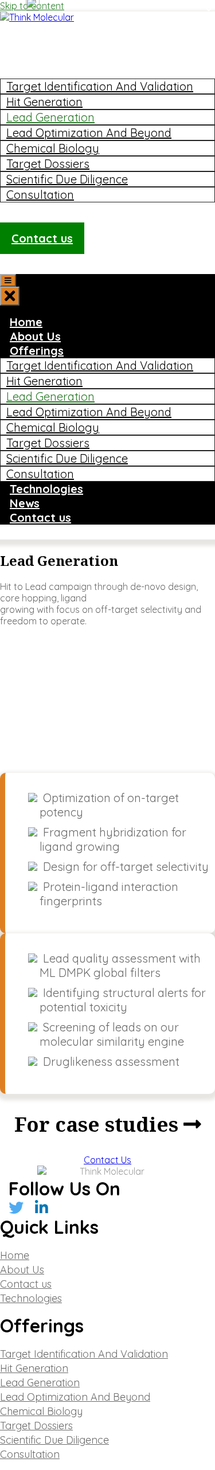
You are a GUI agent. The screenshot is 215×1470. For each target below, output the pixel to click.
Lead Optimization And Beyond (88, 133)
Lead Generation (50, 117)
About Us (35, 57)
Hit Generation (44, 102)
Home (26, 43)
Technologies (46, 209)
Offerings (37, 71)
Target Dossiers (47, 164)
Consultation (40, 194)
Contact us (42, 238)
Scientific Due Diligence (67, 179)
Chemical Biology (52, 148)
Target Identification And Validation (99, 86)
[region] (107, 699)
